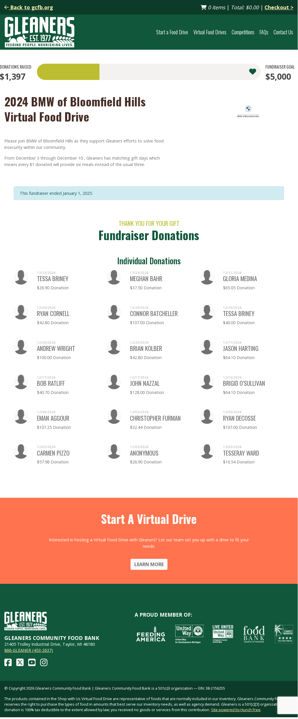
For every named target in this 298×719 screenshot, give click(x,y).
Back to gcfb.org (31, 7)
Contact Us (283, 32)
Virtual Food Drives (209, 32)
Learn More (149, 564)
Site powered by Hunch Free (235, 709)
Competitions (243, 32)
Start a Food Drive (172, 32)
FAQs (263, 32)
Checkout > (279, 7)
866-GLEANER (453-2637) (28, 650)
